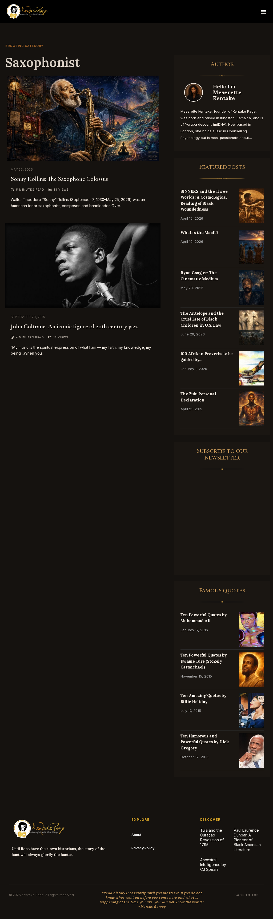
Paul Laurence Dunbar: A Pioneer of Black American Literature (247, 840)
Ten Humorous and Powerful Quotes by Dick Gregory (204, 741)
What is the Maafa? (199, 232)
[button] (263, 11)
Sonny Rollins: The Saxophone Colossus (59, 179)
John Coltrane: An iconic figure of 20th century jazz (74, 326)
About (136, 834)
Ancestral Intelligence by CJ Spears (213, 865)
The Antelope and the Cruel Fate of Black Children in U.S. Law (202, 319)
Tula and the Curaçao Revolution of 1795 (212, 837)
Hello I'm (227, 92)
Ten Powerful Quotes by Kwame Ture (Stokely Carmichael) (203, 661)
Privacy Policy (142, 848)
